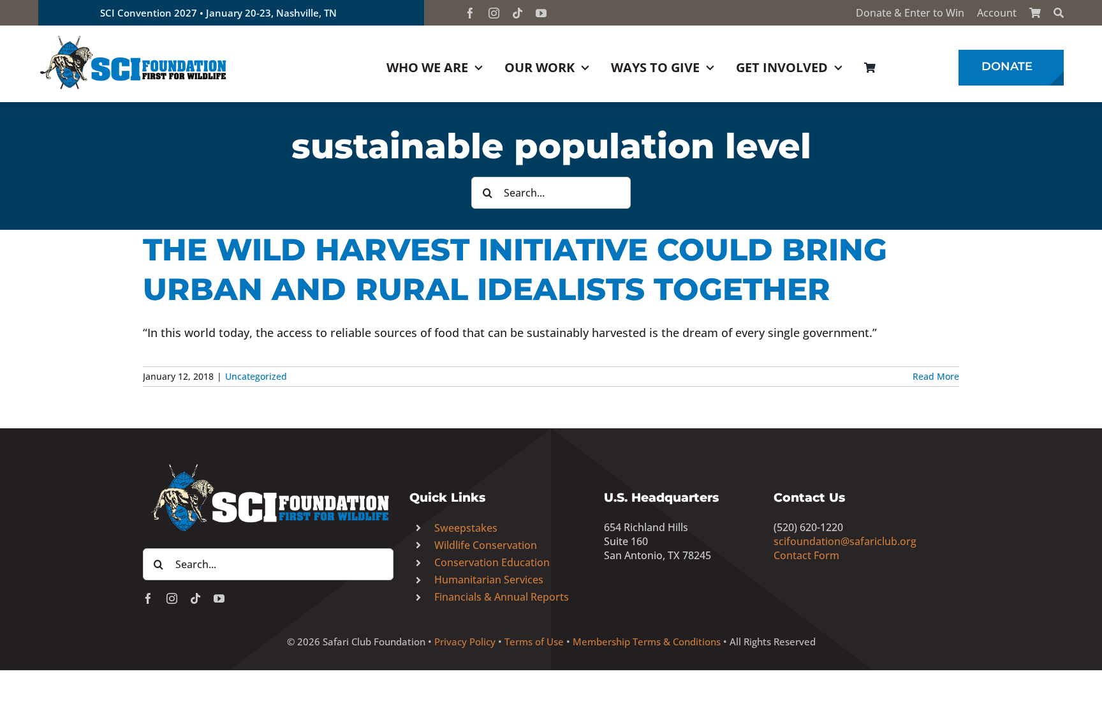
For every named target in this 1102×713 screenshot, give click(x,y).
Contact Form (806, 555)
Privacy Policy (465, 641)
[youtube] (541, 13)
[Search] (1059, 13)
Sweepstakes (465, 528)
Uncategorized (256, 376)
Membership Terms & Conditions (647, 641)
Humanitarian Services (488, 580)
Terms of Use (534, 641)
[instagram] (494, 13)
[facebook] (470, 13)
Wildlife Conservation (485, 545)
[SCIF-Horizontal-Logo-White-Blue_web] (268, 464)
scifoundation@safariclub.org (845, 541)
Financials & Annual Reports (501, 597)
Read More (936, 376)
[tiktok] (517, 13)
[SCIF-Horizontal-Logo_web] (134, 37)
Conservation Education (492, 562)
